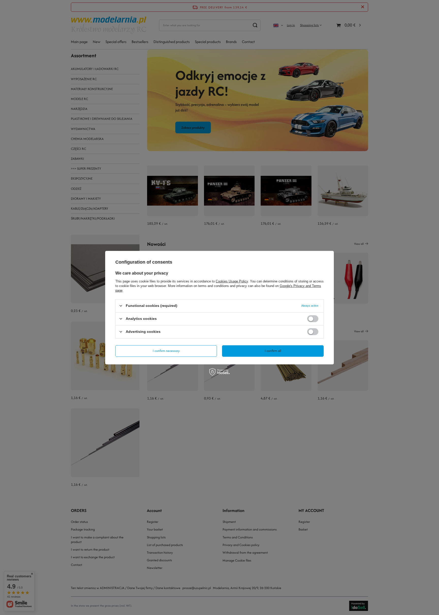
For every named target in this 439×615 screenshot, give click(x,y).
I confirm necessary (166, 350)
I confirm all (273, 350)
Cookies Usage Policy (232, 281)
